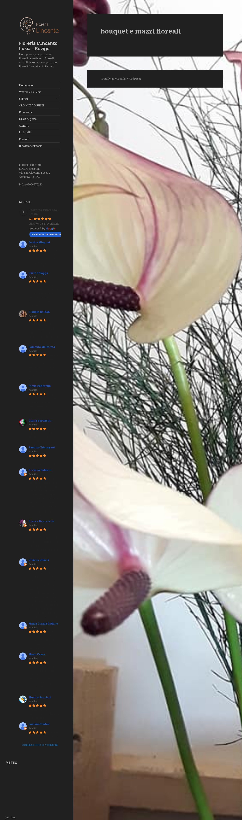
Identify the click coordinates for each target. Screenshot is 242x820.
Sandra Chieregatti (42, 447)
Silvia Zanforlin (40, 386)
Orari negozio (28, 119)
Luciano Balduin (40, 470)
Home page (26, 85)
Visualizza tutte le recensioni (39, 745)
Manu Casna (37, 654)
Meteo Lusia (10, 818)
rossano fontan (39, 724)
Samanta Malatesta (42, 347)
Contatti (24, 125)
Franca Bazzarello (41, 521)
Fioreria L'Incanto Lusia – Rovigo (38, 45)
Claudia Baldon (39, 312)
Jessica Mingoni (39, 242)
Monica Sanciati (40, 697)
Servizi (23, 99)
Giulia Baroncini (40, 420)
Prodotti (24, 139)
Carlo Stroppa (38, 273)
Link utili (25, 132)
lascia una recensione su (46, 234)
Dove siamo (26, 112)
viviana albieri (39, 560)
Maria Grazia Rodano (43, 623)
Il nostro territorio (30, 146)
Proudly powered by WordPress (121, 78)
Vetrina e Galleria (30, 92)
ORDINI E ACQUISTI (31, 105)
